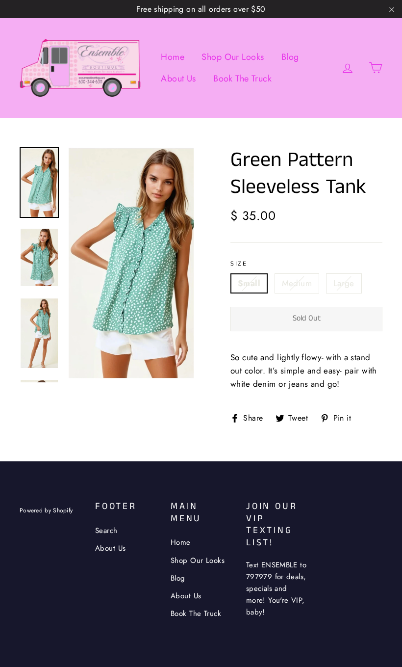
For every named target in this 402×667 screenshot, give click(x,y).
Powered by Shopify (46, 510)
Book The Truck (242, 78)
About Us (178, 78)
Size (238, 264)
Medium (297, 283)
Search (106, 530)
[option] (131, 262)
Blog (290, 57)
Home (172, 57)
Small (249, 283)
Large (343, 283)
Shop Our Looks (232, 57)
